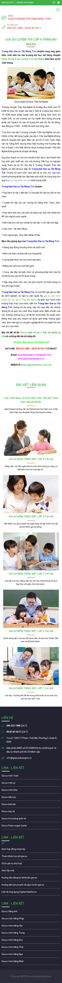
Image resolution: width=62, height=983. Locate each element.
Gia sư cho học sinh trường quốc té (31, 819)
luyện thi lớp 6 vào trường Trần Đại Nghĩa (23, 59)
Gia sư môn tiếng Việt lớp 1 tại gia (31, 688)
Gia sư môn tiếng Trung (31, 933)
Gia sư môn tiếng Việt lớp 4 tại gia (31, 516)
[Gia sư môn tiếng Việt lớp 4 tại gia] (31, 494)
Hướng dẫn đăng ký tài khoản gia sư (31, 878)
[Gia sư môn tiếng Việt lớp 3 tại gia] (31, 551)
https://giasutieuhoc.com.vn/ (36, 365)
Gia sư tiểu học (31, 798)
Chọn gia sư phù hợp (31, 864)
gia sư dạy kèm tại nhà (19, 180)
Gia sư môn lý (31, 783)
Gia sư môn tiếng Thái (31, 948)
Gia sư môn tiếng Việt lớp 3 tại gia (31, 573)
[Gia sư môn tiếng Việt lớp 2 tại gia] (31, 609)
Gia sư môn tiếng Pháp (31, 919)
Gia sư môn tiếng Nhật (31, 962)
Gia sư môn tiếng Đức (31, 940)
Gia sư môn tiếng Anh (31, 912)
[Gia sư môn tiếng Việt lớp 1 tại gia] (31, 666)
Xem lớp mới (31, 871)
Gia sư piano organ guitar (31, 826)
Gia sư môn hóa (31, 790)
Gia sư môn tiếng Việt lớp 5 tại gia (31, 459)
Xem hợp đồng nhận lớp (31, 850)
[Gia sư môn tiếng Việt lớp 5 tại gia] (31, 437)
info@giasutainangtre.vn (19, 758)
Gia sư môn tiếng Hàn (31, 926)
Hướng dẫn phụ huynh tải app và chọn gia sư (31, 885)
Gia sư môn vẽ (31, 812)
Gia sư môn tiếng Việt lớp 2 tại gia (31, 631)
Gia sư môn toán (31, 776)
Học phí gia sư (31, 857)
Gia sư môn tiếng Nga (31, 892)
